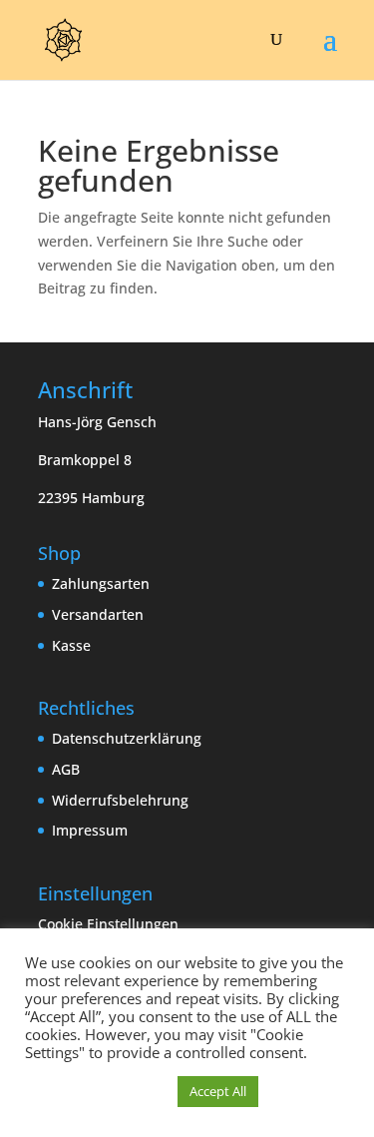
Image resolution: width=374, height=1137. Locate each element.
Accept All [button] (217, 1091)
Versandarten (98, 614)
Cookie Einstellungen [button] (108, 923)
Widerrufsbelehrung (120, 800)
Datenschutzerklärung (126, 738)
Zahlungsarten (101, 583)
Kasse (71, 645)
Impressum (90, 830)
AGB (66, 769)
